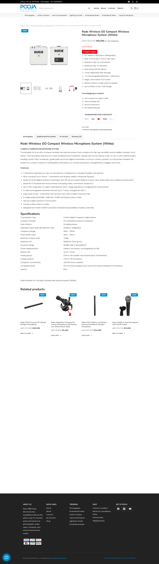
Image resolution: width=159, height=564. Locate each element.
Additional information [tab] (46, 141)
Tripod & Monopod (77, 522)
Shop (48, 525)
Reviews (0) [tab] (77, 141)
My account (51, 522)
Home (96, 13)
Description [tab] (28, 141)
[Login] (132, 12)
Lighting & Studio (76, 525)
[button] (25, 92)
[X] (133, 6)
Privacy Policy (98, 522)
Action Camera (76, 519)
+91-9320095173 (56, 6)
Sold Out (55, 340)
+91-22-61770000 (32, 6)
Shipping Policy (98, 525)
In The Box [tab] (64, 141)
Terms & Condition (100, 512)
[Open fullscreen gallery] (75, 85)
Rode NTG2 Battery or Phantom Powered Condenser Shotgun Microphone (94, 329)
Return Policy (118, 563)
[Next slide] (76, 93)
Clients (120, 13)
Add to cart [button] (25, 338)
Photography (75, 512)
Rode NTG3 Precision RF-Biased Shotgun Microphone (33, 328)
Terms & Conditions (129, 563)
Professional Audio (105, 134)
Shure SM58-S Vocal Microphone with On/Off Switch (125, 328)
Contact (111, 13)
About (103, 13)
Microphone (94, 134)
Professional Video (77, 516)
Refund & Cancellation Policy (102, 517)
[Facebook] (129, 6)
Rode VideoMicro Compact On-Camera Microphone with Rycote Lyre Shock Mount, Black (63, 329)
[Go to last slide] (21, 93)
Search (90, 12)
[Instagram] (137, 6)
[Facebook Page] (6, 557)
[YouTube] (130, 513)
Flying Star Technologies (58, 563)
